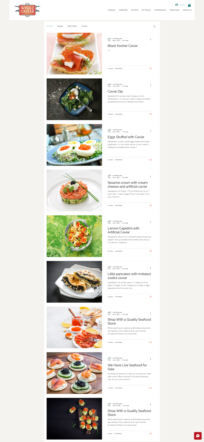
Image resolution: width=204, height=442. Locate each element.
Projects (84, 26)
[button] (189, 5)
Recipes (60, 26)
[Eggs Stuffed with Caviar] (74, 145)
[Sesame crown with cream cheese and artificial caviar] (74, 190)
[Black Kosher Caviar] (74, 53)
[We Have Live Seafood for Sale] (74, 373)
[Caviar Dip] (74, 99)
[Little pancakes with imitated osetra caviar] (74, 282)
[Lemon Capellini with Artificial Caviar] (74, 236)
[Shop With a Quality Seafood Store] (74, 327)
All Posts (50, 26)
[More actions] (151, 39)
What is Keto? (72, 26)
